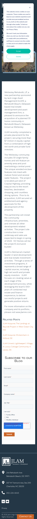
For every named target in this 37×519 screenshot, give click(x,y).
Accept (18, 51)
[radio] (18, 415)
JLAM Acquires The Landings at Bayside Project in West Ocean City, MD (18, 326)
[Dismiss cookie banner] (30, 8)
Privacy (4, 508)
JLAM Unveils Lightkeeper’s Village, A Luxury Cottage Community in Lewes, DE (18, 346)
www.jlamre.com (23, 312)
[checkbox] (18, 417)
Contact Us (25, 517)
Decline (18, 56)
